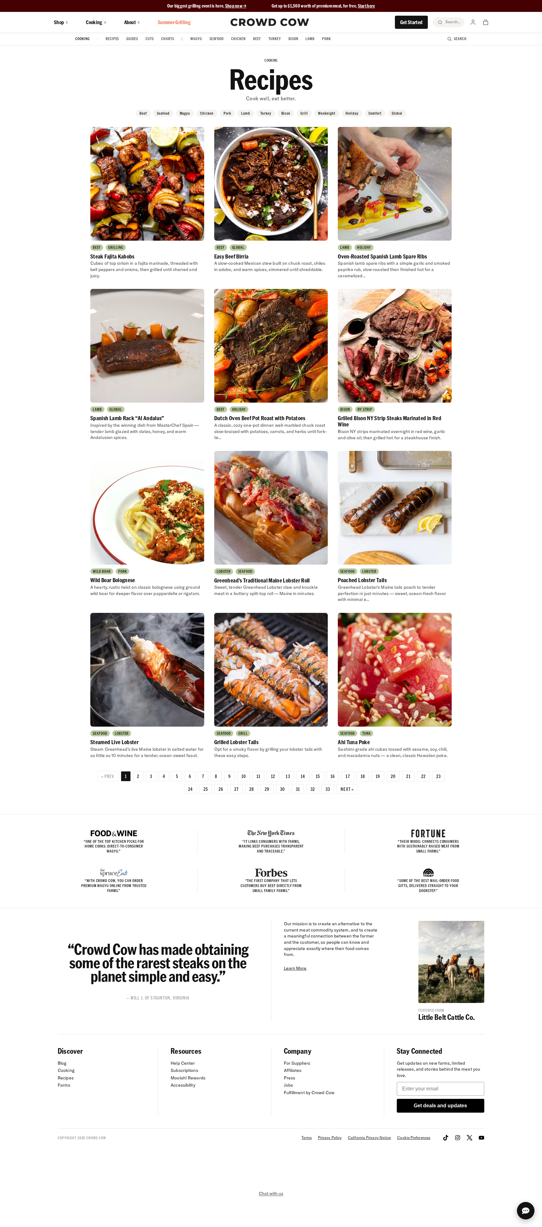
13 (288, 776)
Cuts (150, 38)
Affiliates (293, 1070)
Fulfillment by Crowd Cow (309, 1092)
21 (408, 776)
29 (267, 789)
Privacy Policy (330, 1137)
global (397, 113)
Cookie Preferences (413, 1137)
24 (190, 789)
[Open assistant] (525, 1210)
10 (244, 776)
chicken (207, 113)
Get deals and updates (440, 1105)
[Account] (473, 22)
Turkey (274, 38)
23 (438, 776)
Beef (257, 38)
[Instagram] (457, 1138)
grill (304, 113)
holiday (352, 113)
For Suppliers (297, 1063)
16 (333, 776)
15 (318, 776)
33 (328, 789)
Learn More (295, 968)
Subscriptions (184, 1070)
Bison (293, 38)
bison (286, 113)
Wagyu (196, 38)
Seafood (217, 38)
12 (273, 776)
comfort (375, 113)
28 (251, 789)
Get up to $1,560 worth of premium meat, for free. (323, 5)
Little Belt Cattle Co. (446, 1017)
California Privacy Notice (369, 1137)
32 (313, 789)
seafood (163, 113)
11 (258, 776)
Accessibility (183, 1085)
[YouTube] (481, 1138)
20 (393, 776)
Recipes (112, 38)
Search (460, 38)
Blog (62, 1063)
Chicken (238, 38)
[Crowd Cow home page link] (270, 22)
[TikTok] (446, 1138)
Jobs (288, 1085)
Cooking (82, 38)
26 (221, 789)
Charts (167, 38)
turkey (265, 113)
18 (363, 776)
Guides (132, 38)
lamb (245, 113)
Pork (326, 38)
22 (423, 776)
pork (227, 113)
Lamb (310, 38)
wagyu (185, 113)
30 (282, 789)
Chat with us (271, 1193)
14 (303, 776)
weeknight (327, 113)
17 (348, 776)
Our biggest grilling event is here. (196, 5)
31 (298, 789)
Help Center (183, 1063)
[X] (469, 1138)
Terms (306, 1137)
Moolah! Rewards (188, 1078)
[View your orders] (485, 22)
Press (289, 1078)
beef (143, 113)
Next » (347, 789)
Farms (64, 1085)
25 (206, 789)
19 (378, 776)
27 (236, 789)
